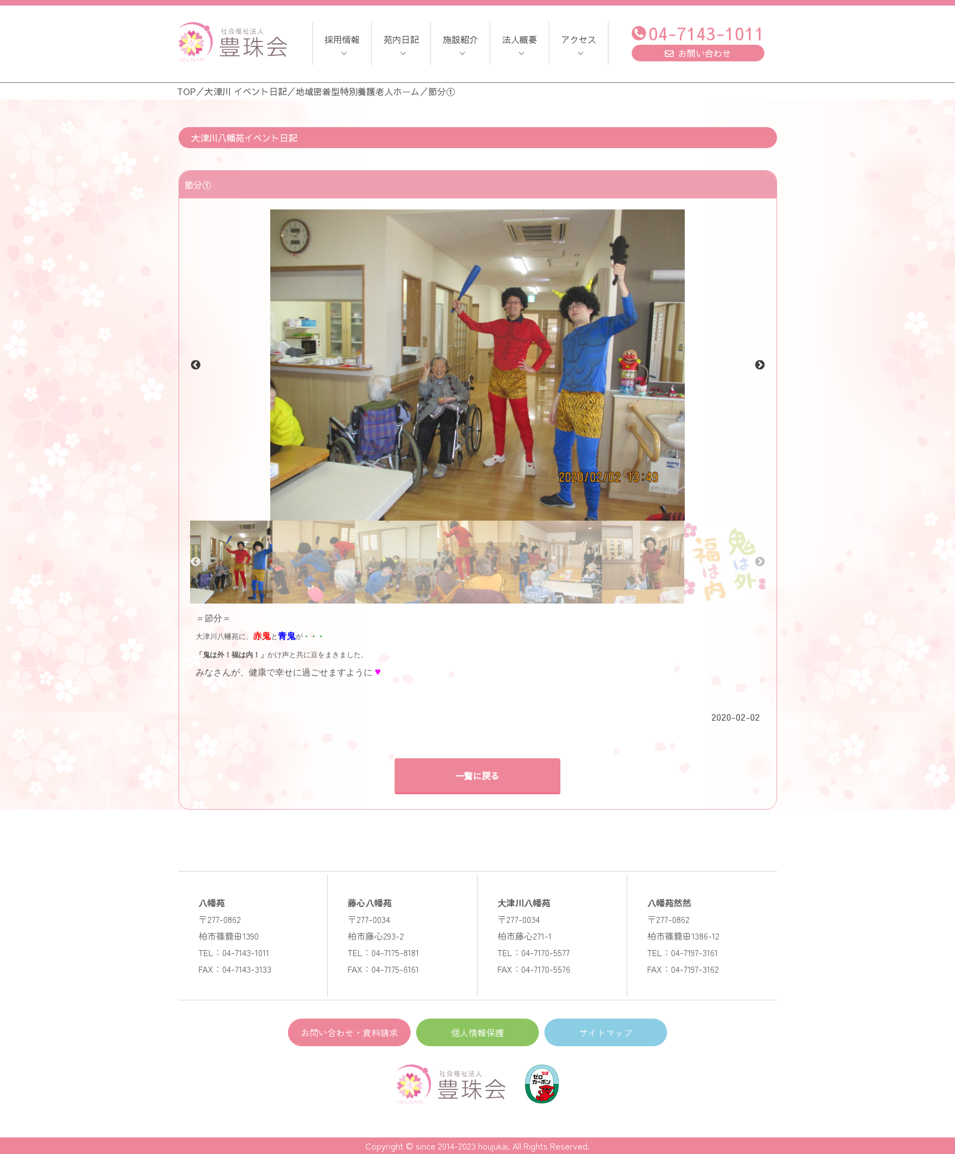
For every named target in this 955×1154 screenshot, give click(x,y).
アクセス (578, 39)
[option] (477, 365)
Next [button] (759, 365)
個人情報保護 (477, 1032)
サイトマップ (605, 1032)
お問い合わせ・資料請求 (349, 1032)
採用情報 (342, 39)
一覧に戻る (477, 775)
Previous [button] (195, 365)
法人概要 (519, 39)
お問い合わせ (704, 53)
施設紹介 (460, 39)
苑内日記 (401, 39)
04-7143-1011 (706, 32)
